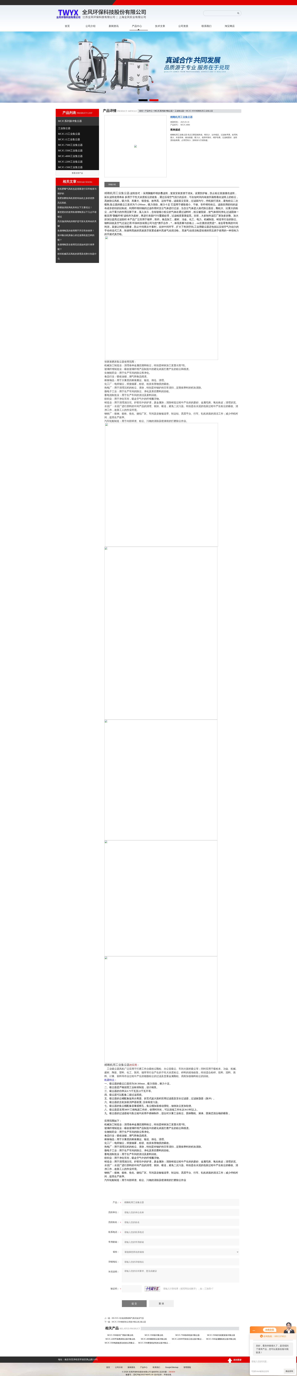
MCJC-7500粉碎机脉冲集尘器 (188, 1335)
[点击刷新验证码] (152, 1288)
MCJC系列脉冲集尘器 (163, 111)
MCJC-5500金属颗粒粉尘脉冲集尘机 (222, 1339)
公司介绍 (119, 1367)
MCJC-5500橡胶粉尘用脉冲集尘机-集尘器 (129, 1322)
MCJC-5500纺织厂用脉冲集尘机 (121, 1335)
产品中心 (148, 111)
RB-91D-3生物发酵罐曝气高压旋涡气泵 (128, 1318)
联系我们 (156, 1367)
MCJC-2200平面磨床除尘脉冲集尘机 (121, 1339)
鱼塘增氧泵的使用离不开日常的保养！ (76, 230)
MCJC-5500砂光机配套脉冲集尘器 (222, 1335)
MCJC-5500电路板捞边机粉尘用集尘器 (121, 1343)
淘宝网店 (230, 26)
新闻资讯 (131, 1367)
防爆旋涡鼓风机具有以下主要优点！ (75, 207)
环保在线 (167, 1375)
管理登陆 (187, 1367)
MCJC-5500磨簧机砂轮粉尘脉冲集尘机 (154, 1343)
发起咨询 (289, 1371)
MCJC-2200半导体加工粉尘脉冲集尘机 (188, 1339)
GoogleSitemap (171, 1367)
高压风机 (62, 203)
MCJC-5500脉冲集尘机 (155, 1335)
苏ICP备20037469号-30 (143, 1375)
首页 (141, 111)
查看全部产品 (77, 173)
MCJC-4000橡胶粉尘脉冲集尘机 (155, 1339)
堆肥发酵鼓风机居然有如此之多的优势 (76, 198)
